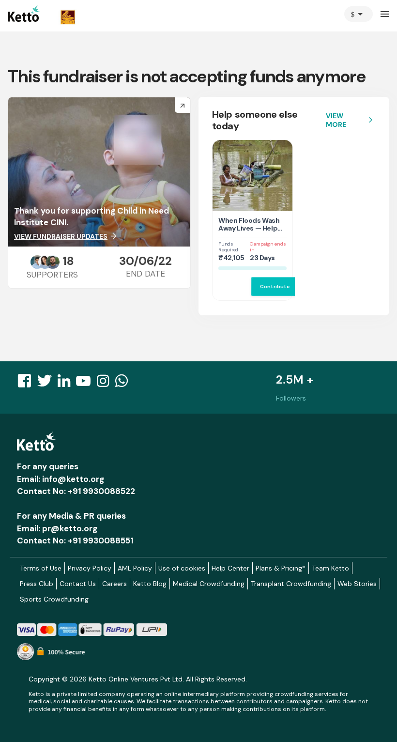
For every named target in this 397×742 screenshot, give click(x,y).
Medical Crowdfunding (208, 583)
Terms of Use (40, 568)
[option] (358, 14)
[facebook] (27, 383)
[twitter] (47, 383)
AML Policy (135, 568)
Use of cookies (181, 568)
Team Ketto (330, 568)
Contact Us (78, 583)
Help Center (230, 568)
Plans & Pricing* (280, 568)
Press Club (36, 583)
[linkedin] (67, 383)
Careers (114, 583)
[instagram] (105, 383)
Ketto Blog (150, 583)
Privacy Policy (89, 568)
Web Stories (357, 583)
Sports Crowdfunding (54, 599)
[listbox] (358, 14)
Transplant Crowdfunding (291, 583)
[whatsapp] (124, 383)
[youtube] (86, 383)
